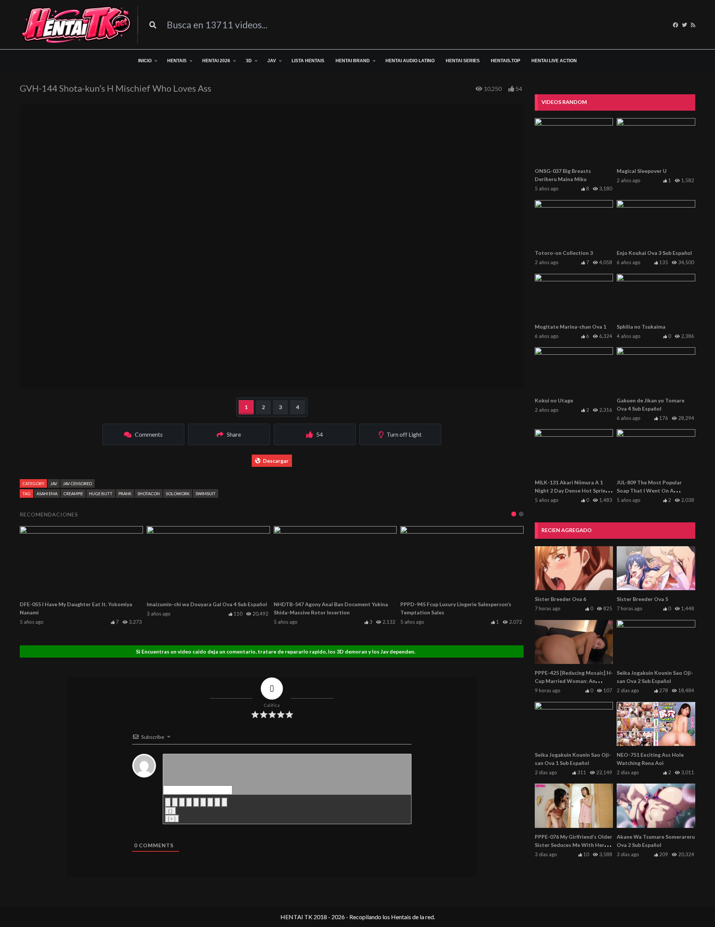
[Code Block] (217, 802)
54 (518, 88)
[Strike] (189, 802)
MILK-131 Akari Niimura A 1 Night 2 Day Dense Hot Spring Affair (571, 490)
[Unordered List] (203, 802)
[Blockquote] (210, 802)
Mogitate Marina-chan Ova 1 (570, 326)
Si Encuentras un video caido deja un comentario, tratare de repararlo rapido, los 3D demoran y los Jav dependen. (275, 651)
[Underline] (182, 802)
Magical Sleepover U (642, 171)
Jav (53, 483)
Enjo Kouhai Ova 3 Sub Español (654, 253)
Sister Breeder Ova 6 (560, 599)
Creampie (73, 493)
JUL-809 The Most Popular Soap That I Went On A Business (649, 490)
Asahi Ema (46, 493)
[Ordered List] (196, 802)
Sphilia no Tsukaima (641, 326)
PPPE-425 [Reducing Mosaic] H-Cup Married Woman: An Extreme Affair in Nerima (574, 681)
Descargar (276, 461)
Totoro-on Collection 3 (564, 253)
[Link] (225, 802)
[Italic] (175, 802)
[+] (172, 819)
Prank (124, 493)
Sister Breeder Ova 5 (642, 599)
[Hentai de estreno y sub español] (77, 25)
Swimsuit (206, 493)
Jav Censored (77, 483)
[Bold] (168, 802)
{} (170, 811)
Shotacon (148, 493)
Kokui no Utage (554, 400)
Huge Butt (100, 493)
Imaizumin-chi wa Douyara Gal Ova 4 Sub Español (207, 604)
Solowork (178, 493)
